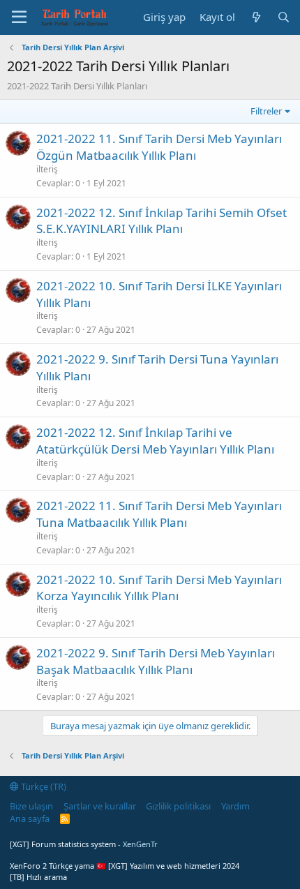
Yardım (235, 806)
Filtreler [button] (266, 111)
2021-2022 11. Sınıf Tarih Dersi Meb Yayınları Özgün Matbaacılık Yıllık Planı (159, 146)
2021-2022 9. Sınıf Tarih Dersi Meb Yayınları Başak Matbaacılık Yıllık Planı (155, 661)
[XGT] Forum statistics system (84, 844)
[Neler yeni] (255, 17)
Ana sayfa (30, 818)
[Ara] (283, 17)
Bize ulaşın (31, 806)
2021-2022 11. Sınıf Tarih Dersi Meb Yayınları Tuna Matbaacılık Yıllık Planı (159, 514)
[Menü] (19, 17)
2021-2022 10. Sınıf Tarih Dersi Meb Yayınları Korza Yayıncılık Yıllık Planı (159, 588)
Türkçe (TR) (42, 786)
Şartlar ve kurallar (99, 806)
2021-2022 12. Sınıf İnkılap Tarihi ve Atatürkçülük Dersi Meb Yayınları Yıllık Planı (155, 440)
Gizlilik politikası (178, 806)
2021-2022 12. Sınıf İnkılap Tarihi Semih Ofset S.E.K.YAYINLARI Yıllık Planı (161, 220)
